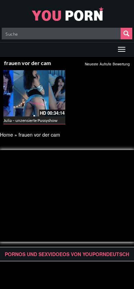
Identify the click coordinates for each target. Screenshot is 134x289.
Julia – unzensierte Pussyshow (30, 120)
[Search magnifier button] (126, 33)
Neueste (91, 64)
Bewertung (121, 64)
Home (6, 134)
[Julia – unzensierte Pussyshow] (34, 93)
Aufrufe (105, 64)
